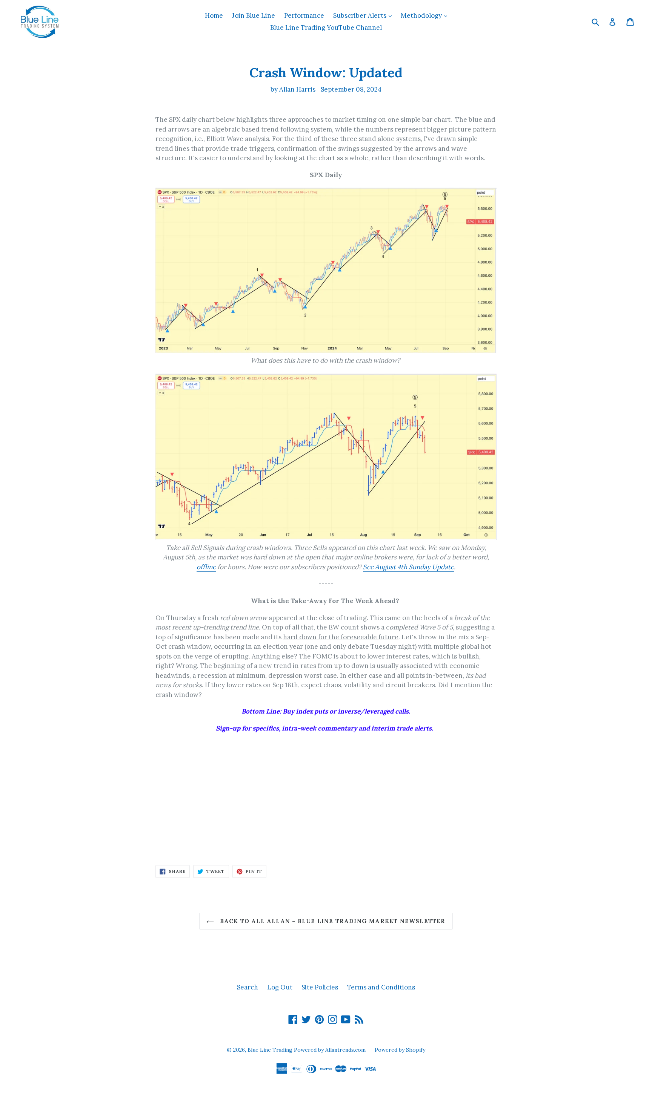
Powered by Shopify (400, 1049)
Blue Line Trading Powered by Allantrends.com (307, 1049)
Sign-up (228, 728)
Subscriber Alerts (364, 15)
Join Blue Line (253, 15)
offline (206, 567)
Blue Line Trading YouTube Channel (326, 27)
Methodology (426, 15)
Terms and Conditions (381, 987)
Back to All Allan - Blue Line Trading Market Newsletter (331, 921)
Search (247, 987)
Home (214, 15)
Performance (304, 15)
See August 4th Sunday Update (408, 567)
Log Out (279, 987)
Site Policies (319, 987)
